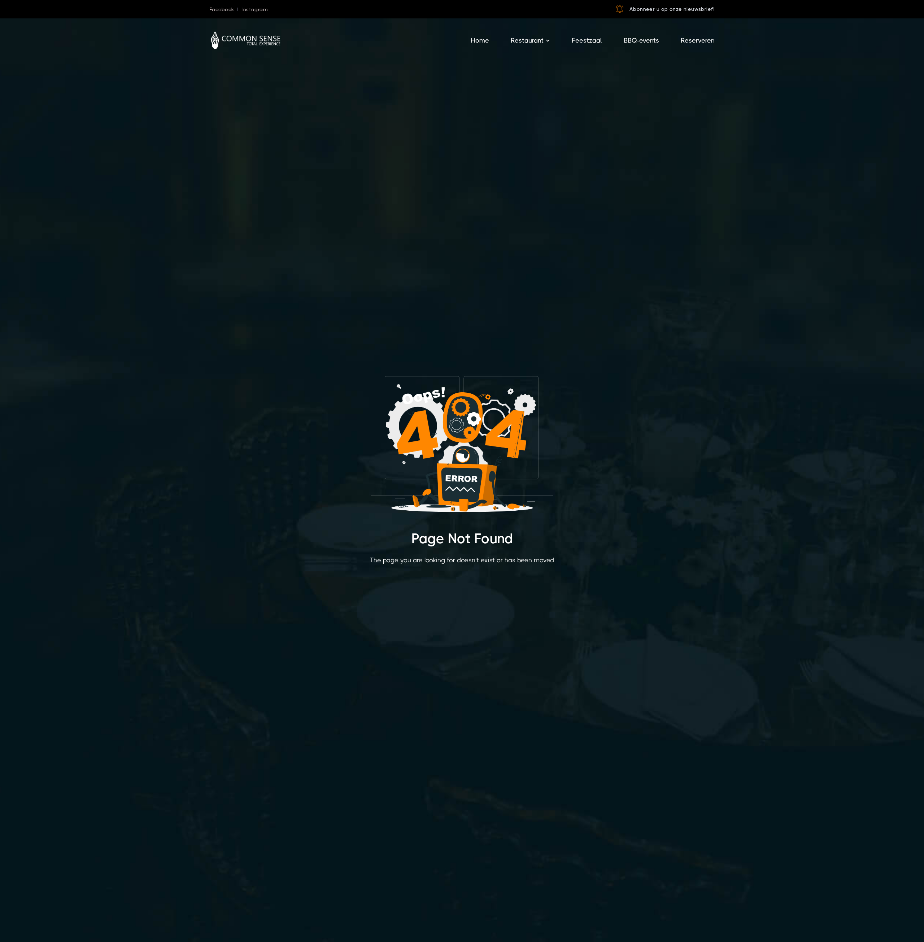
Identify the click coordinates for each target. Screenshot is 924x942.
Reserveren (698, 40)
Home (480, 40)
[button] (480, 40)
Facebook (221, 9)
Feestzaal (587, 40)
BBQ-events (641, 40)
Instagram (254, 9)
